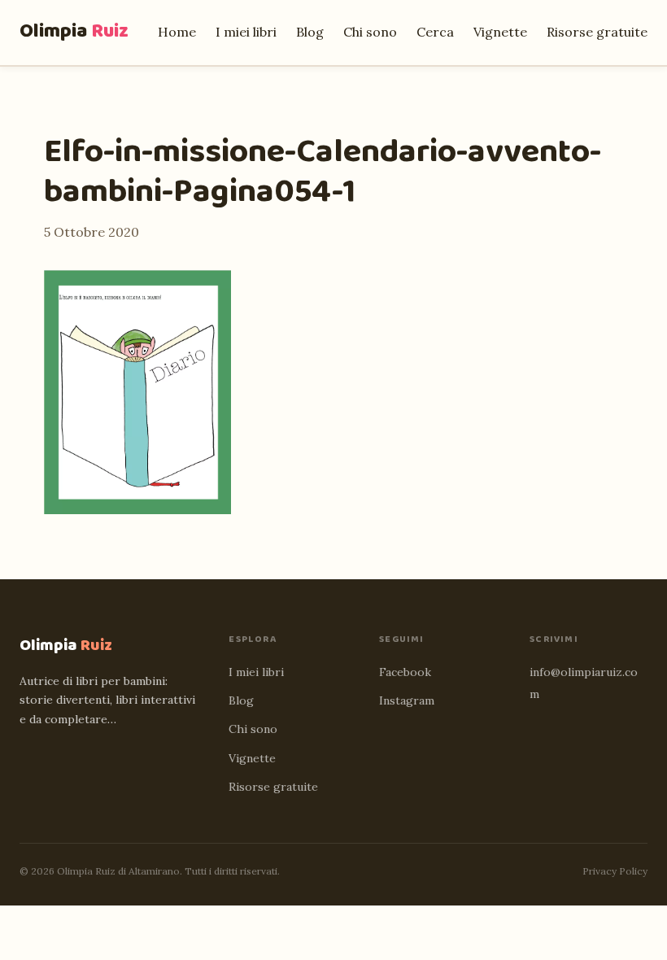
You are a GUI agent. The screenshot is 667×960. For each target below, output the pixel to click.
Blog (310, 32)
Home (177, 32)
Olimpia (74, 31)
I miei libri (246, 32)
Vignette (500, 32)
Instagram (406, 700)
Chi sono (370, 32)
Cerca (435, 32)
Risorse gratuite (597, 32)
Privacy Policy (614, 871)
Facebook (405, 672)
